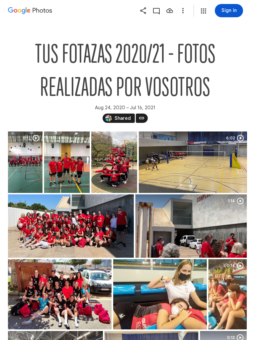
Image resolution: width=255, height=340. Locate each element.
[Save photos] (169, 10)
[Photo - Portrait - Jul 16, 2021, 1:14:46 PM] (67, 162)
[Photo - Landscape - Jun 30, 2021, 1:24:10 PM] (160, 294)
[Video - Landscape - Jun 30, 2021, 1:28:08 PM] (191, 226)
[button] (203, 11)
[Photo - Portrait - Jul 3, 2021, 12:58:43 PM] (114, 162)
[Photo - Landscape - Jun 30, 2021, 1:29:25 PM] (71, 226)
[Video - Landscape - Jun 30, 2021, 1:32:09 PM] (193, 162)
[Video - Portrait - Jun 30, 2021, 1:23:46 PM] (227, 294)
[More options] (183, 10)
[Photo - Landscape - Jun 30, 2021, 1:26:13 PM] (60, 294)
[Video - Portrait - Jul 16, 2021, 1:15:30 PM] (25, 162)
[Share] (143, 10)
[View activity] (156, 10)
